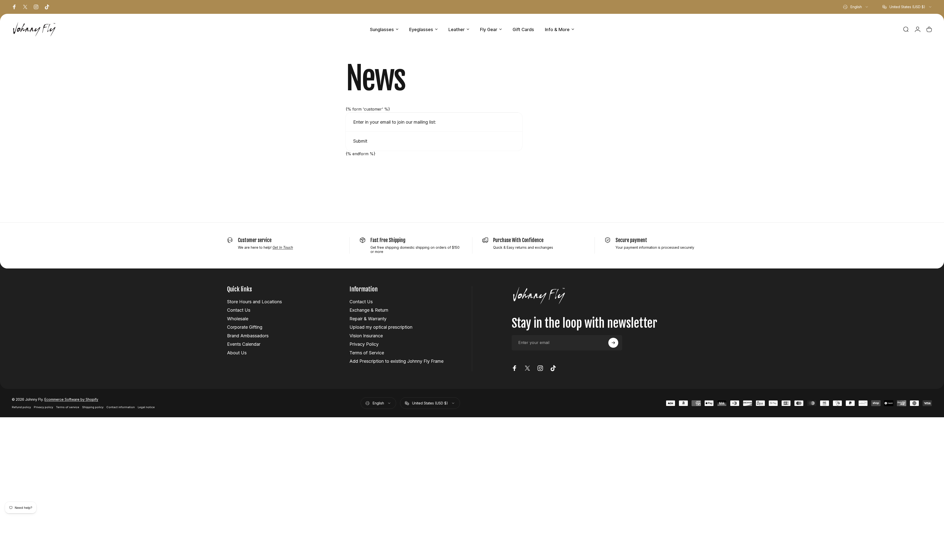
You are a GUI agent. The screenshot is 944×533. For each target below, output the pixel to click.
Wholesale (237, 318)
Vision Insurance (366, 335)
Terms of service (67, 407)
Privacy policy (43, 407)
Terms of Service (366, 352)
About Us (237, 352)
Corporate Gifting (244, 327)
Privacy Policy (364, 344)
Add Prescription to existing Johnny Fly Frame (396, 361)
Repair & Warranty (367, 318)
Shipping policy (92, 407)
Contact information (120, 407)
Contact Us (238, 310)
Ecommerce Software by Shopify (71, 399)
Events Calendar (243, 344)
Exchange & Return (368, 310)
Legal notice (146, 407)
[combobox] (856, 7)
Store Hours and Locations (254, 301)
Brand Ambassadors (248, 335)
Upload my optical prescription (380, 327)
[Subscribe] (613, 343)
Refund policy (21, 407)
